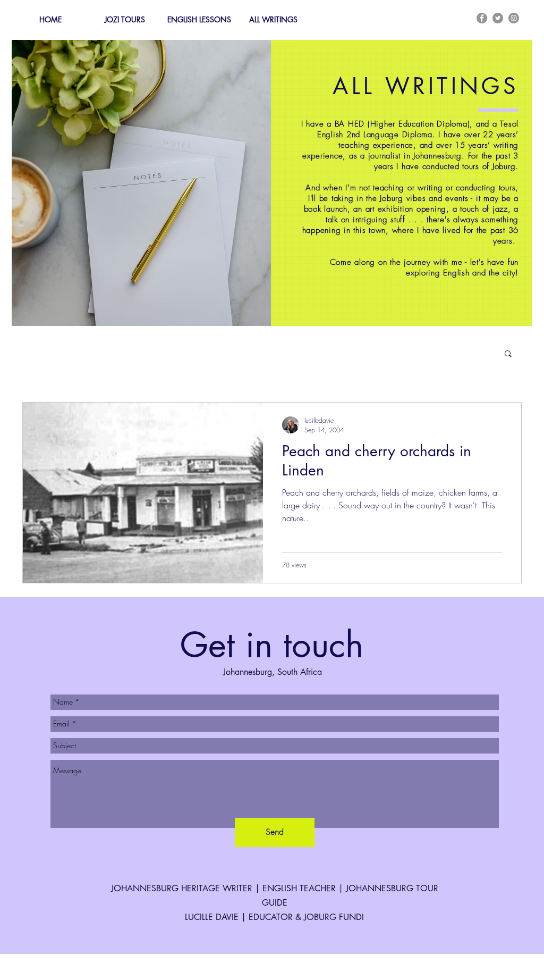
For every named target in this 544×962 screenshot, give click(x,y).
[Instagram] (513, 18)
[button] (508, 354)
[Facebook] (482, 18)
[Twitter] (497, 18)
